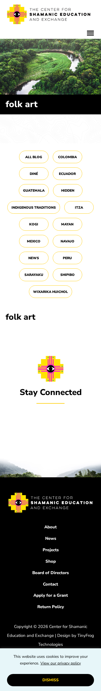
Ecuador (67, 174)
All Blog (33, 157)
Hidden (67, 190)
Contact (50, 584)
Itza (79, 207)
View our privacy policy (60, 663)
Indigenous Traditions (34, 207)
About (50, 527)
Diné (34, 174)
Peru (67, 258)
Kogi (33, 224)
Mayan (67, 224)
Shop (50, 561)
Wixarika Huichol (50, 292)
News (33, 258)
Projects (51, 550)
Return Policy (50, 607)
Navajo (67, 241)
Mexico (33, 241)
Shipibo (67, 275)
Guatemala (34, 190)
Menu (90, 33)
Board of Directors (50, 573)
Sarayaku (33, 275)
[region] (50, 669)
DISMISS (50, 680)
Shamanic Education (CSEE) (49, 15)
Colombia (67, 157)
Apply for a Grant (50, 595)
